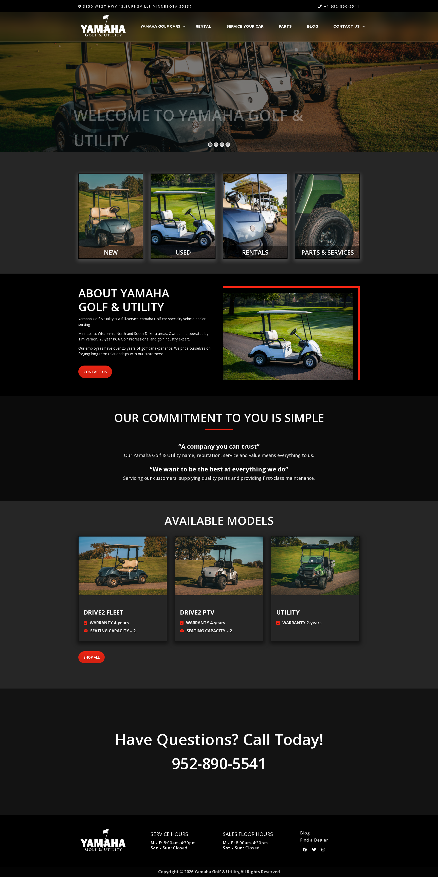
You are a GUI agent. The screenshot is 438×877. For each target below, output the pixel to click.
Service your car (245, 26)
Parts (285, 26)
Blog (312, 26)
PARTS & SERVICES (327, 252)
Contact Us (346, 26)
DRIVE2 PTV (197, 612)
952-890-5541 (219, 763)
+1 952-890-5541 (342, 6)
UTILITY (288, 612)
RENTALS (255, 252)
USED (183, 252)
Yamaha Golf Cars (160, 26)
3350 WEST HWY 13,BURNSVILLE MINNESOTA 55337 (137, 6)
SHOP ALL (91, 657)
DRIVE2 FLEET (103, 612)
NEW (111, 252)
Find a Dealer (314, 840)
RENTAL (203, 26)
